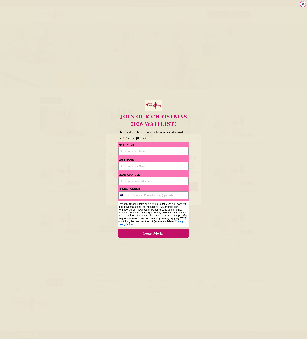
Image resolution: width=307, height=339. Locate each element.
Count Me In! (153, 233)
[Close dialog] (303, 4)
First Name (126, 144)
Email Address (129, 174)
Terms (132, 224)
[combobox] (124, 195)
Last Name (126, 159)
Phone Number (129, 189)
